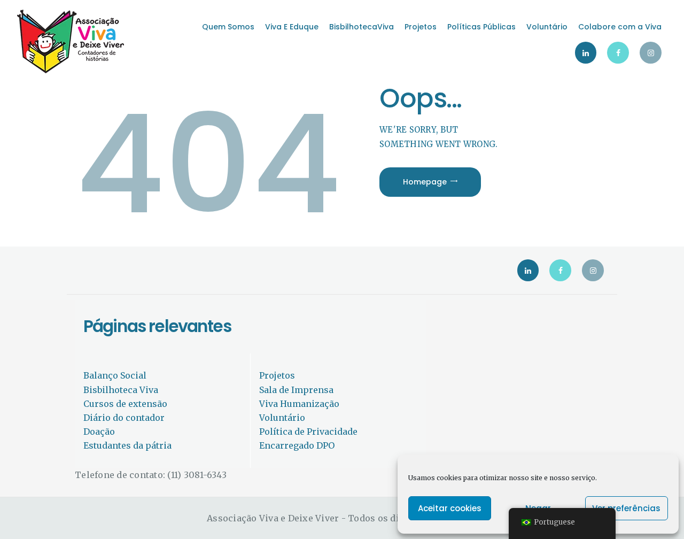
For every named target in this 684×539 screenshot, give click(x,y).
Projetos (277, 375)
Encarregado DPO (297, 445)
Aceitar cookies (449, 508)
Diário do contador (124, 417)
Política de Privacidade (308, 431)
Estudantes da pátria (127, 445)
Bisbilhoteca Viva (120, 389)
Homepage (425, 181)
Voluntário (282, 417)
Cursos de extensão (125, 403)
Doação (99, 431)
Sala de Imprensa (296, 389)
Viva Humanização (299, 403)
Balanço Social (114, 375)
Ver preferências (626, 508)
